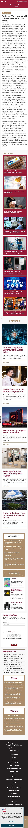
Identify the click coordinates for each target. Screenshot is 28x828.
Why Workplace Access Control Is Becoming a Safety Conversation (13, 390)
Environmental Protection (14, 768)
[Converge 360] (14, 745)
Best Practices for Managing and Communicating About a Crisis (13, 693)
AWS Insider (14, 760)
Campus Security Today (14, 763)
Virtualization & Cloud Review (14, 804)
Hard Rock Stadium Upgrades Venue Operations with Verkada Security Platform (14, 515)
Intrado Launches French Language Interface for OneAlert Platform (13, 211)
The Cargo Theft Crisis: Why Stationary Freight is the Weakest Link (13, 730)
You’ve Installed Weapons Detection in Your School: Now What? (14, 719)
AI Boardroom (14, 754)
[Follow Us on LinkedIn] (2, 1)
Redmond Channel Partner (14, 788)
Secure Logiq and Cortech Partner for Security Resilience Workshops (13, 292)
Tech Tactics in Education (14, 796)
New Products (14, 573)
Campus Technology (14, 765)
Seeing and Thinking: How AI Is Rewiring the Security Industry (13, 702)
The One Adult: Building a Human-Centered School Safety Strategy (14, 683)
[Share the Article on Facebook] (3, 13)
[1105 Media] (14, 751)
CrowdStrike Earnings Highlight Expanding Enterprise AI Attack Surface (13, 350)
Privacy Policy (12, 631)
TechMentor (14, 793)
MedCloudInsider (14, 776)
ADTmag (14, 757)
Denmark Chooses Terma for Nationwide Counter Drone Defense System (14, 564)
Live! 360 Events (14, 771)
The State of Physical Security (12, 715)
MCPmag (14, 774)
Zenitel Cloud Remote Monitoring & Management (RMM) (16, 590)
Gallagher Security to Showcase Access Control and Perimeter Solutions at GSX (14, 312)
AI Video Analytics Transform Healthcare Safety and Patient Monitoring (14, 252)
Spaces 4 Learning (14, 790)
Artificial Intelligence (14, 536)
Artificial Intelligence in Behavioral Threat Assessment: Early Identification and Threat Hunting (14, 688)
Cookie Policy (4, 818)
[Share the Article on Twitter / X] (7, 13)
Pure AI (14, 782)
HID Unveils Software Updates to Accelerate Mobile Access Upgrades (13, 272)
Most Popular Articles (9, 651)
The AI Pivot (14, 799)
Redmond (14, 785)
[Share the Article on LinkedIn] (5, 13)
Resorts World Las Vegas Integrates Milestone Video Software (14, 432)
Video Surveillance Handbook (13, 723)
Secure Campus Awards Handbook (14, 726)
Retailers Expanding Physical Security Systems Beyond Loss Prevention (12, 474)
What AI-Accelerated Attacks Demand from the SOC (12, 698)
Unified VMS (13, 579)
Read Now (5, 362)
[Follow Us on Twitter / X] (4, 1)
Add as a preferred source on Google (22, 1)
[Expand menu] (26, 2)
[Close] (21, 808)
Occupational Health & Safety (14, 779)
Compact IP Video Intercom (16, 602)
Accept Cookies (12, 825)
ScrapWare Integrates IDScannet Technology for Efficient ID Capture (13, 171)
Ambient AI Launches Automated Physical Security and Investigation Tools (14, 232)
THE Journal (14, 801)
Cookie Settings (12, 821)
